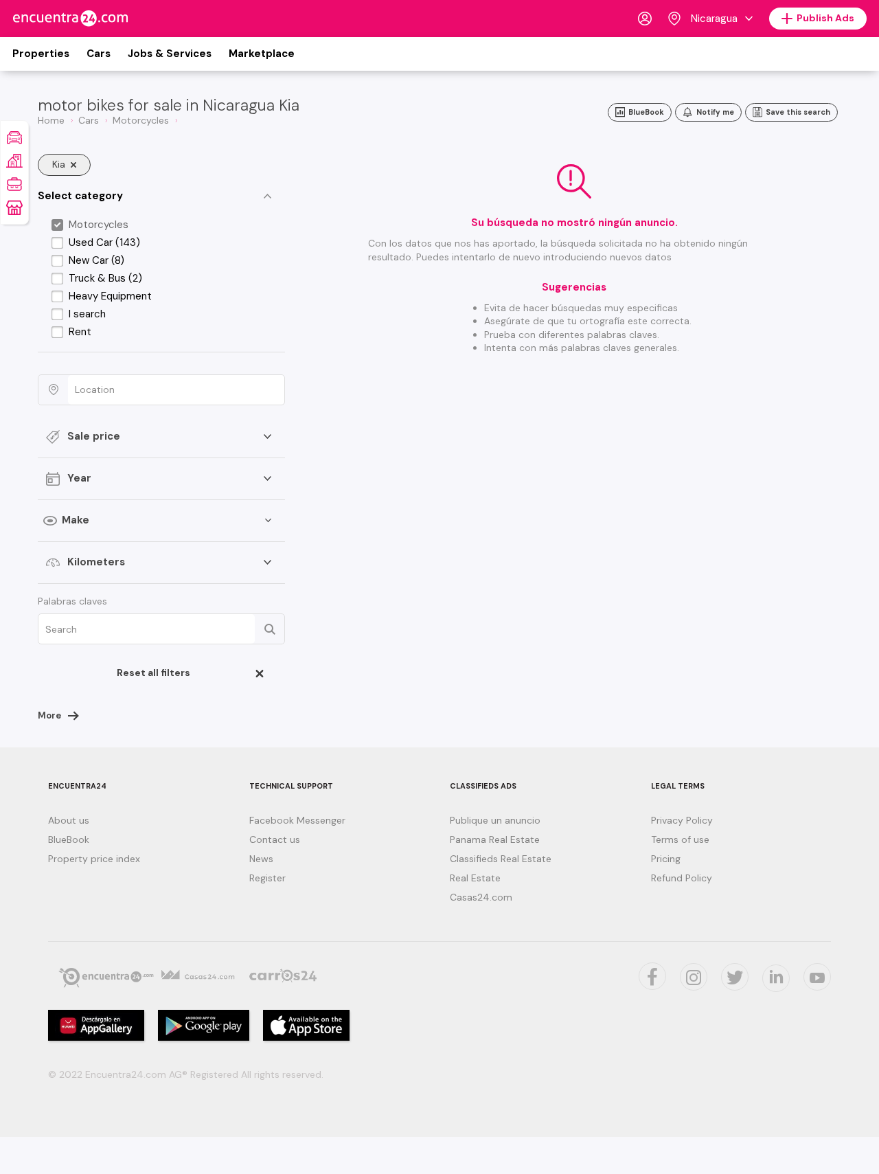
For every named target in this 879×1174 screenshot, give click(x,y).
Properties (40, 53)
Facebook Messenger (297, 820)
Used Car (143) (104, 242)
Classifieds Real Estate (500, 859)
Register (267, 878)
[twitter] (652, 976)
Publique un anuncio (495, 820)
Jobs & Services (170, 53)
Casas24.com (481, 897)
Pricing (666, 859)
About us (68, 820)
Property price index (94, 859)
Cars (99, 53)
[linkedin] (776, 978)
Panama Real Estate (495, 839)
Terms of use (680, 839)
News (261, 859)
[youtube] (817, 977)
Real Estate (475, 878)
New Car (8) (96, 260)
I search (87, 314)
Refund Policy (681, 878)
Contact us (274, 839)
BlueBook (68, 839)
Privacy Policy (682, 820)
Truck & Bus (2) (105, 278)
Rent (80, 332)
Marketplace (262, 53)
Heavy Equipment (110, 296)
